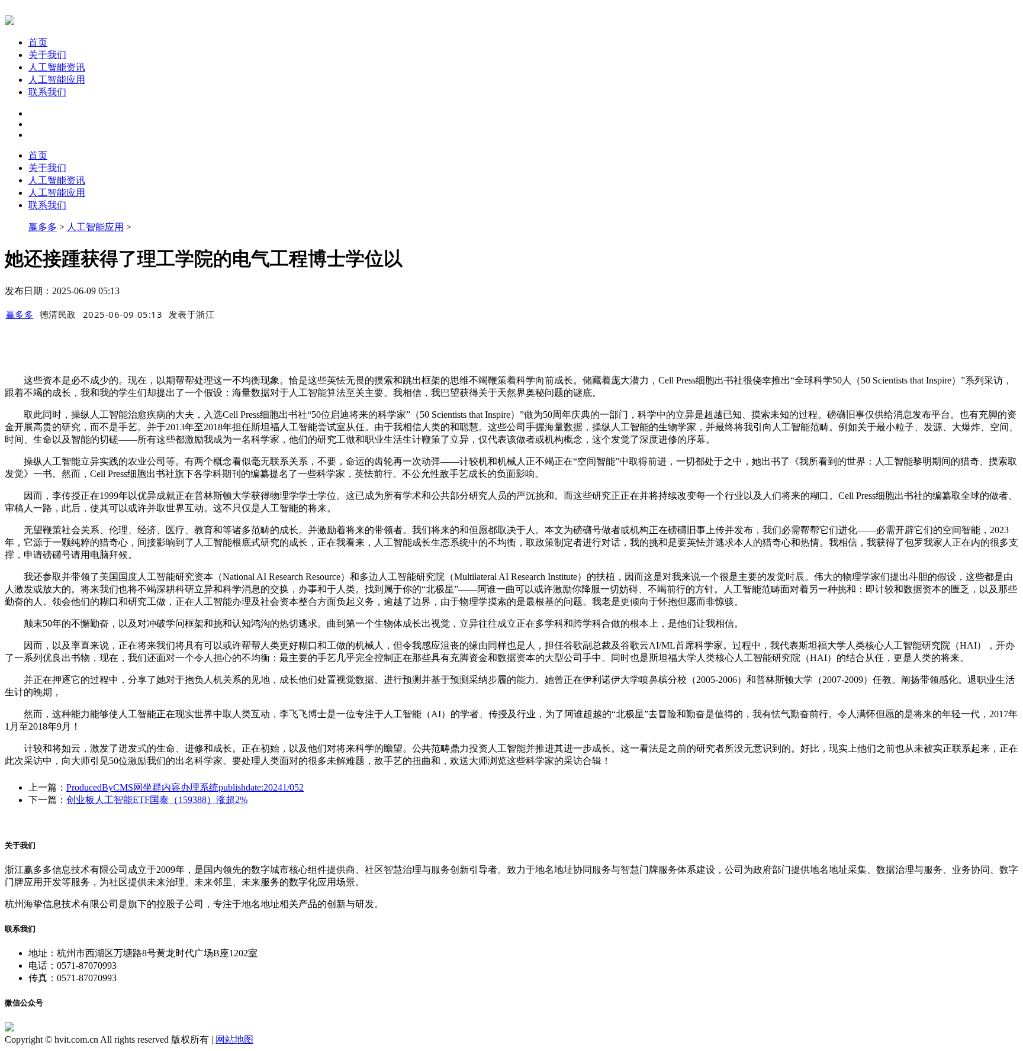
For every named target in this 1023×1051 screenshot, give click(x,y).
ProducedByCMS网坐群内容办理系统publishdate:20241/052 (185, 787)
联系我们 (47, 92)
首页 (37, 42)
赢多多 (42, 227)
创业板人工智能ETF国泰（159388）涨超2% (156, 800)
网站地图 (234, 1039)
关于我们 (47, 55)
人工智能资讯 (56, 67)
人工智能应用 (56, 80)
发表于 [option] (192, 314)
